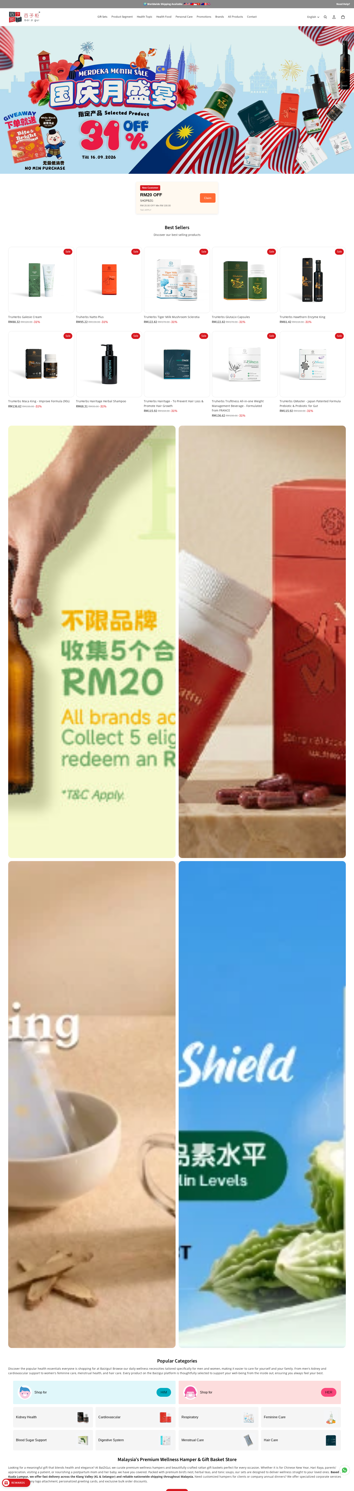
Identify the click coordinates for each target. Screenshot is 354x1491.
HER (328, 1392)
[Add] (67, 306)
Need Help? (343, 4)
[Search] (325, 17)
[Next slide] (68, 279)
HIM (164, 1392)
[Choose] (203, 390)
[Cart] (342, 17)
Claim (207, 198)
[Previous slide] (15, 279)
